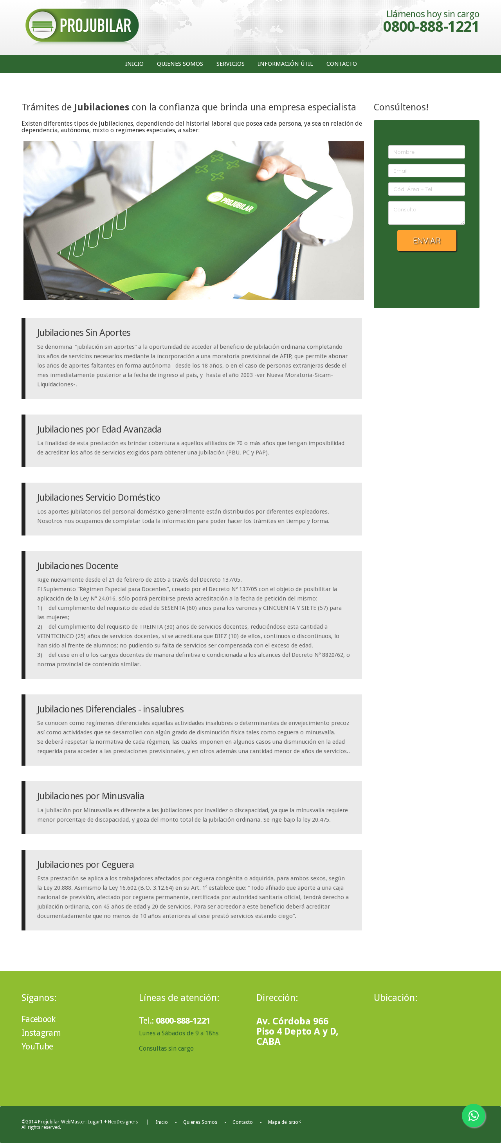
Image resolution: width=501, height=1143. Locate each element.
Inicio (134, 63)
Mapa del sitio (283, 1122)
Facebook (23, 1019)
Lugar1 (95, 1122)
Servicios (230, 63)
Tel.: (174, 1021)
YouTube (25, 1047)
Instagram (25, 1033)
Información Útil (285, 63)
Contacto (341, 63)
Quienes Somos (180, 63)
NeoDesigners (123, 1122)
